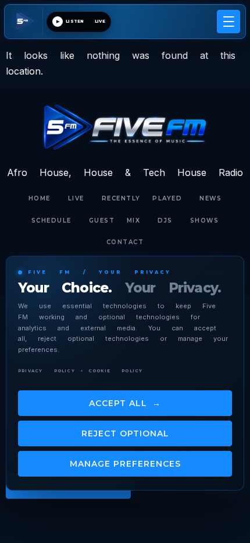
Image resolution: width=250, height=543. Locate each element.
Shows (204, 220)
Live (76, 198)
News (210, 198)
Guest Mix (115, 220)
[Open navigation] (228, 21)
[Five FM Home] (26, 21)
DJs (165, 220)
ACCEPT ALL (125, 403)
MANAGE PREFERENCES (125, 464)
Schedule (51, 220)
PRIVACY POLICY (46, 370)
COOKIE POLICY (115, 370)
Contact (125, 242)
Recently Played (142, 198)
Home (39, 198)
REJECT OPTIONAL (125, 433)
